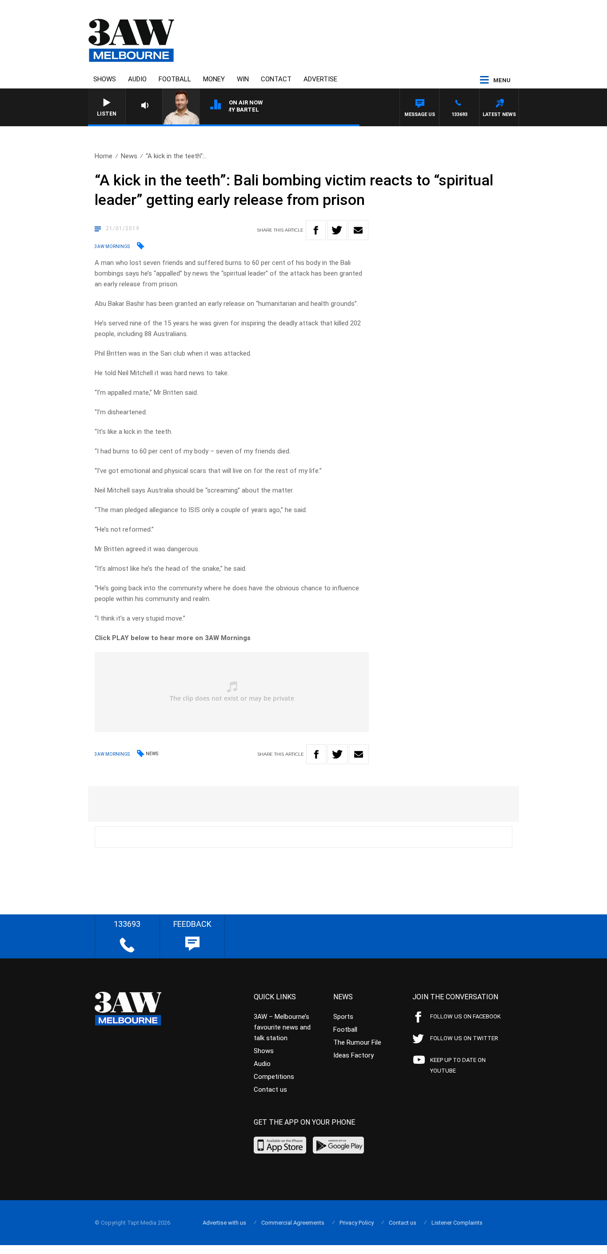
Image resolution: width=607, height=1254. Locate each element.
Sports (343, 1017)
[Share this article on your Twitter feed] (337, 230)
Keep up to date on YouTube (458, 1065)
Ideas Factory (353, 1055)
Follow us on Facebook (465, 1016)
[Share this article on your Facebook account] (316, 230)
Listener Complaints (457, 1222)
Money (214, 79)
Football (175, 79)
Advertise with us (224, 1222)
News (129, 156)
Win (243, 79)
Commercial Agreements (292, 1222)
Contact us (270, 1090)
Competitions (274, 1077)
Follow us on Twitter (464, 1038)
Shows (104, 79)
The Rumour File (357, 1042)
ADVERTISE (320, 79)
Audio (137, 79)
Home (103, 156)
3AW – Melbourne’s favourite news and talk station (282, 1027)
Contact (276, 79)
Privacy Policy (356, 1222)
